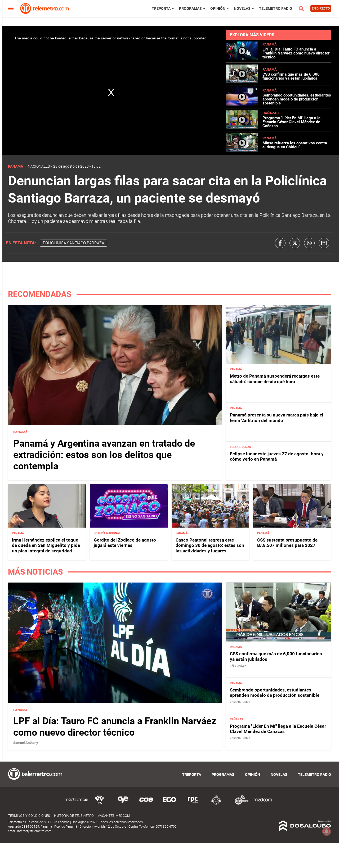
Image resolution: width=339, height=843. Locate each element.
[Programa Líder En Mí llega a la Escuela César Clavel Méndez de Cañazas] (242, 127)
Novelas (242, 8)
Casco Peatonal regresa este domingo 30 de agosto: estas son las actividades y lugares (210, 545)
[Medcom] (262, 803)
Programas (190, 8)
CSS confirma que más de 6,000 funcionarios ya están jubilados (291, 76)
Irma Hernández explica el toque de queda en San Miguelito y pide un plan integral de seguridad (46, 545)
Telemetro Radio (275, 8)
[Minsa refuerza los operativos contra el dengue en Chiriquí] (242, 150)
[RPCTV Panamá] (99, 803)
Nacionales (39, 166)
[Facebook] (280, 243)
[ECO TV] (169, 803)
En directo (321, 8)
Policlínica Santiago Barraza (73, 243)
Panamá (269, 44)
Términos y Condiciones (29, 816)
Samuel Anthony (25, 743)
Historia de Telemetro (74, 816)
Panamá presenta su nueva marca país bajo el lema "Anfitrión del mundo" (276, 417)
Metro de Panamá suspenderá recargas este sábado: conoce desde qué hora (275, 378)
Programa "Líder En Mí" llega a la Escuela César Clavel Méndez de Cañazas (291, 122)
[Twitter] (294, 243)
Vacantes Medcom (114, 816)
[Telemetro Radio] (239, 803)
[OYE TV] (123, 803)
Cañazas (270, 113)
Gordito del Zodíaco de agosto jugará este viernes (125, 542)
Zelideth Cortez (240, 702)
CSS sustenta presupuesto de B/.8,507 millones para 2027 (287, 542)
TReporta (161, 8)
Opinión (217, 8)
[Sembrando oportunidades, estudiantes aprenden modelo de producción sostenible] (242, 104)
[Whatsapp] (309, 243)
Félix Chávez (238, 666)
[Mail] (324, 243)
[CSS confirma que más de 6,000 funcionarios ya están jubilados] (242, 81)
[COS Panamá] (146, 803)
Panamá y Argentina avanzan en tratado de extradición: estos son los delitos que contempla (104, 455)
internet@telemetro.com (34, 831)
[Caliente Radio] (216, 803)
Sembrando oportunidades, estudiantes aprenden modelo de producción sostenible (296, 99)
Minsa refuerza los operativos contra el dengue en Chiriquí (294, 145)
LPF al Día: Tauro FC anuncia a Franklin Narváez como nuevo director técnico (295, 53)
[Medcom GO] (76, 803)
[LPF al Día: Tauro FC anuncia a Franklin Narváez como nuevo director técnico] (242, 58)
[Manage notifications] (326, 831)
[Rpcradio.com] (192, 803)
